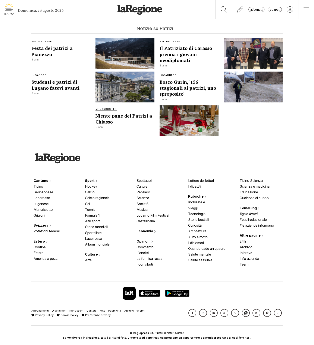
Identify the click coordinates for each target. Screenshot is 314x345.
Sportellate (93, 233)
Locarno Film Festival (152, 215)
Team (244, 264)
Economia (145, 231)
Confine (40, 247)
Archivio (246, 247)
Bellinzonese (43, 192)
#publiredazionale (253, 219)
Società (142, 204)
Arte (88, 260)
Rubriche (196, 196)
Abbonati (256, 9)
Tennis (90, 209)
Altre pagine (250, 235)
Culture (92, 254)
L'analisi (142, 253)
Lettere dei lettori (201, 180)
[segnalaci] (240, 9)
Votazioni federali (47, 231)
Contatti (92, 310)
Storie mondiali (96, 227)
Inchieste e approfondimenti (200, 202)
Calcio (90, 192)
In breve (246, 253)
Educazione (249, 192)
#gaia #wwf (249, 214)
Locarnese (42, 198)
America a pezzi (46, 258)
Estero (40, 241)
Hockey (91, 186)
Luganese (41, 204)
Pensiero (143, 192)
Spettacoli (144, 180)
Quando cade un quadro (207, 248)
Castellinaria (145, 221)
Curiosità (195, 225)
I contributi (144, 264)
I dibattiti (194, 186)
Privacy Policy (44, 315)
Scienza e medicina (255, 186)
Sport (90, 180)
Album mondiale (97, 244)
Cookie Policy (69, 315)
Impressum (76, 310)
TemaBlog (249, 208)
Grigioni (39, 215)
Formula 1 (92, 215)
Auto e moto (198, 237)
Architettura (197, 231)
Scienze (142, 198)
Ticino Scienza (251, 180)
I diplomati (196, 243)
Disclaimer (59, 310)
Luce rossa (93, 238)
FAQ (102, 310)
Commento (145, 247)
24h (243, 241)
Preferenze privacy (97, 315)
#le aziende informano (257, 225)
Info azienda (249, 258)
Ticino (38, 186)
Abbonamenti (40, 310)
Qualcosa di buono (254, 198)
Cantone (41, 180)
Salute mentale (199, 254)
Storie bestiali (198, 219)
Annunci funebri (134, 310)
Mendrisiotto (43, 209)
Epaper (275, 9)
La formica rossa (149, 258)
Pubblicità (114, 310)
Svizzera (41, 225)
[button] (192, 313)
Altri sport (92, 221)
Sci (87, 204)
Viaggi (193, 208)
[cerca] (224, 9)
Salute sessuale (200, 260)
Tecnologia (196, 214)
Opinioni (143, 241)
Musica (142, 209)
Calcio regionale (97, 198)
